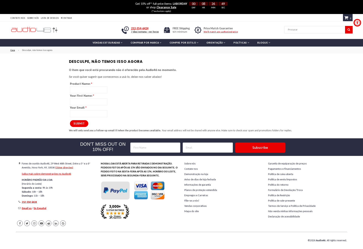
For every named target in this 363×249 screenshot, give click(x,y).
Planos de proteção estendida (200, 190)
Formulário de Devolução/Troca (285, 190)
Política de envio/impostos (282, 179)
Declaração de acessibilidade (284, 216)
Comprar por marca (145, 42)
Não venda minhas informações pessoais (290, 211)
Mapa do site (191, 211)
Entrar (67, 18)
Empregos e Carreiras (196, 195)
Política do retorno (278, 184)
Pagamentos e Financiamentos (284, 168)
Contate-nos (17, 18)
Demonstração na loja (196, 174)
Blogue (262, 42)
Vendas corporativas (195, 206)
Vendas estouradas (107, 42)
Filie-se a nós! (191, 200)
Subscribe (260, 147)
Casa (12, 50)
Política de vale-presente (281, 200)
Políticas (240, 42)
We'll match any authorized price (221, 31)
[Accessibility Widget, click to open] (357, 22)
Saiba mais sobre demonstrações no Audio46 (46, 173)
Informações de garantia (197, 184)
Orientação (214, 42)
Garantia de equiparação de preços (287, 163)
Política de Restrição (279, 195)
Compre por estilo (183, 42)
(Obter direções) (64, 167)
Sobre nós (33, 18)
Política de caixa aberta (280, 174)
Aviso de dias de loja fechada (200, 179)
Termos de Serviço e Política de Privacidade (292, 206)
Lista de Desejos (50, 18)
